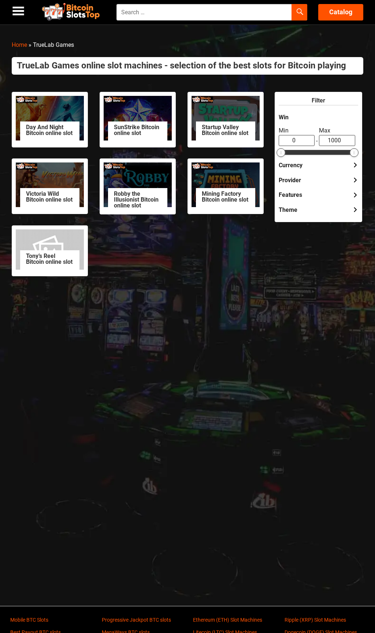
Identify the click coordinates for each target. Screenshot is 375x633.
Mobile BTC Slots (29, 620)
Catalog (340, 12)
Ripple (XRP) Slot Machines (315, 620)
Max (324, 130)
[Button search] (299, 12)
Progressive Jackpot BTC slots (136, 620)
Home (19, 44)
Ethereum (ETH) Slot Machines (227, 620)
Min (284, 130)
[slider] (280, 152)
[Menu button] (18, 11)
